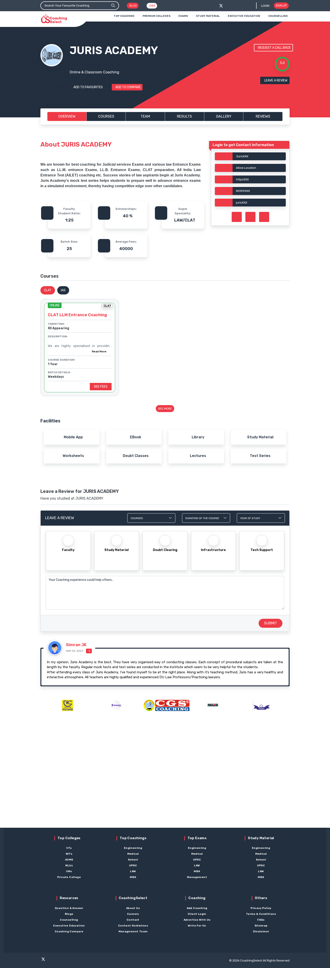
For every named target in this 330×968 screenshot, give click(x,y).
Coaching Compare (69, 931)
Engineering (133, 847)
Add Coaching (197, 908)
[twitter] (221, 6)
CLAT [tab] (47, 290)
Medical (133, 853)
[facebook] (228, 6)
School (133, 859)
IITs (69, 847)
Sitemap (261, 925)
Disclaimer (261, 931)
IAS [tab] (63, 290)
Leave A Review (275, 80)
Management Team (133, 931)
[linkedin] (77, 961)
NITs (69, 853)
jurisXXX (241, 202)
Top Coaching (124, 16)
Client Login (197, 913)
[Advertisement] (165, 777)
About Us (133, 908)
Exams (183, 16)
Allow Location (246, 167)
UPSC (133, 865)
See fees (101, 387)
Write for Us (197, 925)
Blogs (69, 913)
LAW (133, 871)
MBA (133, 877)
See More (165, 408)
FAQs (261, 919)
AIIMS (69, 859)
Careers (133, 913)
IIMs (69, 871)
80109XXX (243, 191)
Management (197, 877)
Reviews (263, 116)
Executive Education (244, 16)
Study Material (208, 16)
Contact (133, 919)
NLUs (69, 865)
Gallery (223, 116)
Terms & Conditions (261, 913)
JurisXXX (242, 156)
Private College (69, 877)
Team (145, 116)
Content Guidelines (133, 925)
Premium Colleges (156, 16)
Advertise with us (197, 919)
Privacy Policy (261, 908)
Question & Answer (69, 908)
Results (184, 116)
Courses (106, 116)
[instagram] (60, 961)
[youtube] (69, 961)
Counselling (278, 16)
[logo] (54, 18)
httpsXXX (242, 179)
